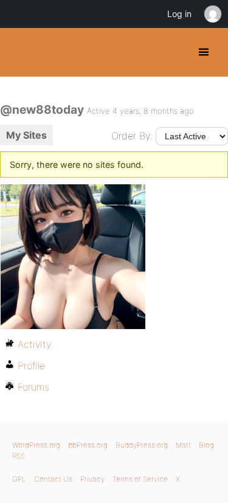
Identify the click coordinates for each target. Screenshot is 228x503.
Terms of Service (140, 479)
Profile (31, 365)
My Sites (26, 135)
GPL (19, 479)
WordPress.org (36, 444)
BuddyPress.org (20, 52)
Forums (33, 387)
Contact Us (53, 479)
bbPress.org (88, 444)
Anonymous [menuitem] (212, 14)
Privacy (92, 479)
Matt (183, 444)
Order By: (132, 136)
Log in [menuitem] (179, 14)
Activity (34, 344)
